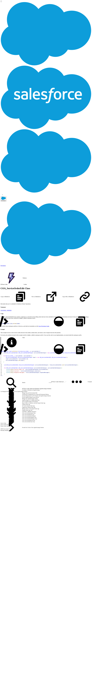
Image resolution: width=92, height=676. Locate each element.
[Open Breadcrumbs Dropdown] (77, 381)
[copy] (6, 306)
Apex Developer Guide (44, 326)
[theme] (59, 321)
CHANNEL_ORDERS (6, 310)
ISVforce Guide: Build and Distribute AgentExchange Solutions (58, 381)
